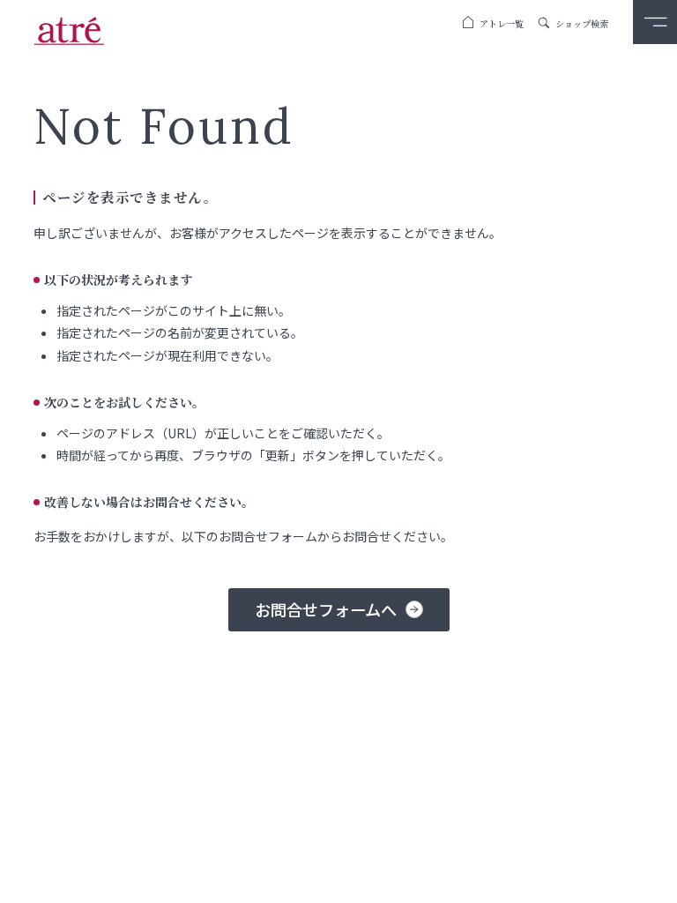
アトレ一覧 (502, 23)
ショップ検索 (581, 23)
